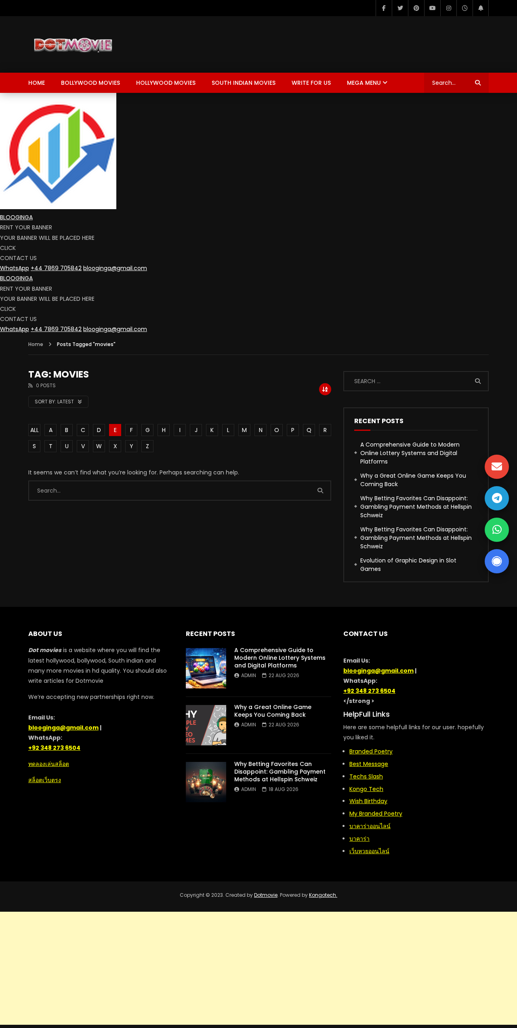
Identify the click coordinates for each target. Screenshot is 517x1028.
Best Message (368, 764)
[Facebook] (384, 8)
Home (36, 83)
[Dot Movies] (100, 44)
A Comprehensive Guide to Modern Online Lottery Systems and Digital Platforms (410, 453)
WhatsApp (14, 268)
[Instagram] (448, 8)
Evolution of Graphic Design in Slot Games (408, 564)
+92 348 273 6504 (54, 748)
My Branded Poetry (375, 814)
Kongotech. (323, 895)
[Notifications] (481, 8)
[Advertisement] (258, 968)
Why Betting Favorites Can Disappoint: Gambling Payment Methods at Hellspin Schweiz (416, 506)
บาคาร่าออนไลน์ (370, 826)
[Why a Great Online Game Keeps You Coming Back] (206, 725)
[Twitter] (400, 8)
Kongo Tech (366, 789)
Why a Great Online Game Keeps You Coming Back (413, 480)
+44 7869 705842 (56, 268)
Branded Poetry (371, 751)
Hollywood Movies (165, 83)
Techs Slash (366, 776)
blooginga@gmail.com (115, 268)
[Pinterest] (416, 8)
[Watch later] (464, 8)
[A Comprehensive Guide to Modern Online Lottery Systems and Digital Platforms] (206, 668)
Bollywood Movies (90, 83)
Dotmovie (265, 895)
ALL (34, 430)
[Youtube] (432, 8)
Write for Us (311, 83)
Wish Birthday (368, 801)
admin (248, 675)
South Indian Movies (243, 83)
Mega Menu (364, 83)
